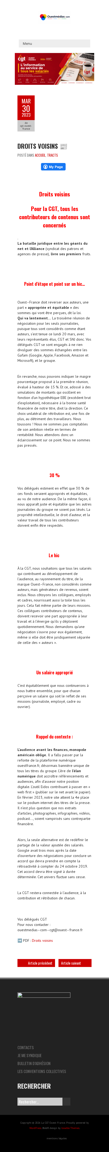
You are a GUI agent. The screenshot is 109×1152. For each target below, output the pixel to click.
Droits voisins (42, 940)
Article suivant (71, 963)
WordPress (35, 1128)
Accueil (40, 155)
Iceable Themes (70, 1128)
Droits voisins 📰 (42, 146)
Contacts (25, 1047)
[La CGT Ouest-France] (54, 13)
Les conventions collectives (41, 1071)
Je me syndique (29, 1055)
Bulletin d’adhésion (34, 1063)
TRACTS (52, 155)
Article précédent (40, 963)
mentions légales (57, 1138)
